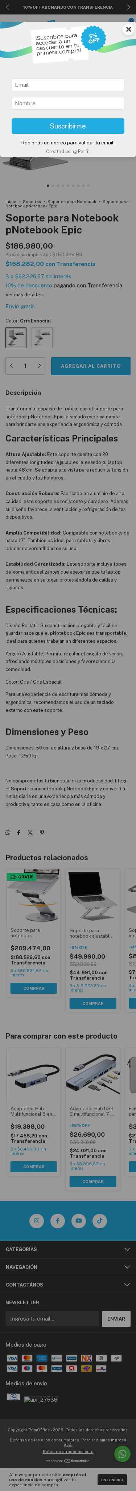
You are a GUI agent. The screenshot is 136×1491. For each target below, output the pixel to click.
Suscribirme (68, 126)
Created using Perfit (68, 151)
